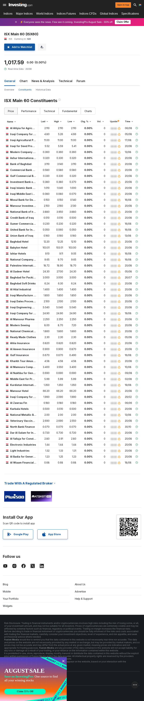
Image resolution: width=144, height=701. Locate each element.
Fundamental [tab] (69, 111)
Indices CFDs (87, 13)
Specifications (130, 13)
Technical (65, 81)
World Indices (44, 13)
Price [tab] (11, 111)
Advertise (80, 591)
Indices (8, 13)
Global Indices (109, 13)
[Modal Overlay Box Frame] (33, 679)
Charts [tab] (88, 111)
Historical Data (43, 89)
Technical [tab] (49, 111)
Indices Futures (66, 13)
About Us (80, 584)
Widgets (7, 605)
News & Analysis (43, 81)
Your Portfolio (11, 598)
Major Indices (24, 13)
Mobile (7, 591)
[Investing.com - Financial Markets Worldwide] (20, 5)
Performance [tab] (28, 111)
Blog (5, 584)
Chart (23, 81)
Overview (9, 89)
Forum (81, 81)
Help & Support (84, 598)
